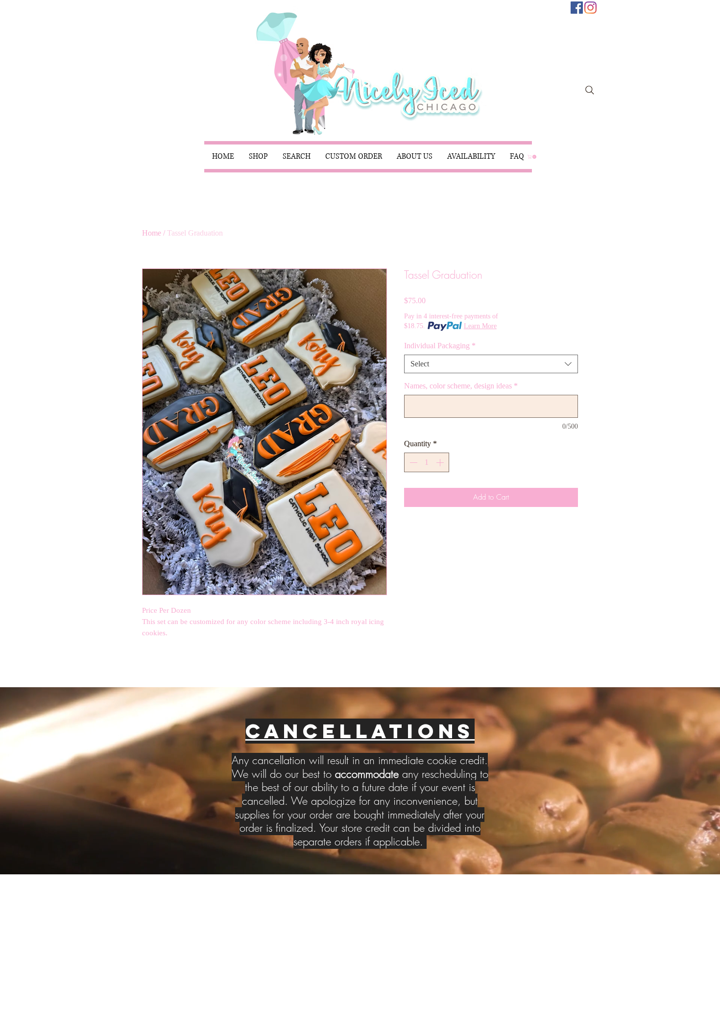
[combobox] (491, 364)
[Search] (589, 90)
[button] (258, 156)
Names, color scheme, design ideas (461, 386)
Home (151, 233)
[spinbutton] (426, 462)
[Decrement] (412, 462)
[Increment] (441, 462)
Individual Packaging (440, 345)
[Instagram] (590, 7)
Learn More (480, 326)
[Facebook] (577, 7)
